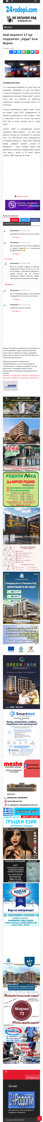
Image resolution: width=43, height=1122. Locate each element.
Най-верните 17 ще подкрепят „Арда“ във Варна (20, 39)
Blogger (15, 220)
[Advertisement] (21, 174)
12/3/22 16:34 (25, 305)
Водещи (20, 196)
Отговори (8, 259)
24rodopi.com (10, 1120)
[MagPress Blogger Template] (21, 9)
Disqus (24, 220)
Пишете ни (34, 1078)
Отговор (15, 237)
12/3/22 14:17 (25, 290)
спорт (26, 196)
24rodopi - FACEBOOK (11, 375)
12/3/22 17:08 (25, 263)
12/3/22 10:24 (25, 230)
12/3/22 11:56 (25, 242)
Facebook (34, 220)
